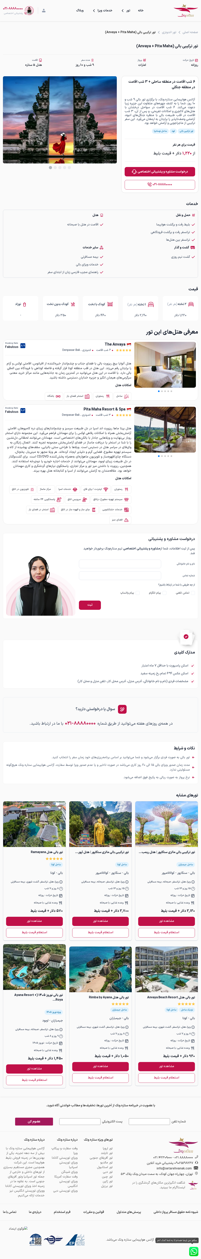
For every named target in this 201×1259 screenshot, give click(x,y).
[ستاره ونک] (185, 10)
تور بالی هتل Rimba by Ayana (109, 997)
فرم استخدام (62, 1212)
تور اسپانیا (30, 1176)
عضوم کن (34, 1121)
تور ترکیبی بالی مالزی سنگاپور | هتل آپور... (102, 852)
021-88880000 (13, 8)
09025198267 (183, 1163)
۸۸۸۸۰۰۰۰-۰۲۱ (80, 723)
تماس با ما (9, 1212)
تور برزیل (107, 1186)
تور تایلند (107, 1153)
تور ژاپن (108, 1181)
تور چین (107, 1176)
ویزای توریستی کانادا (65, 1158)
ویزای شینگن (69, 1172)
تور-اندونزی (169, 32)
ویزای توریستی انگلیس (68, 1183)
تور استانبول (105, 1167)
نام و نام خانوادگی (186, 564)
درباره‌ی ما (35, 1212)
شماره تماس (189, 575)
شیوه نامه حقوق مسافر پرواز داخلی (175, 1212)
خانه (140, 10)
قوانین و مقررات (93, 1212)
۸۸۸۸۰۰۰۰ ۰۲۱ (184, 1157)
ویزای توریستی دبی (65, 1190)
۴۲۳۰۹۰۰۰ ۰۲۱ (162, 1157)
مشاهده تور (166, 921)
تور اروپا (108, 1148)
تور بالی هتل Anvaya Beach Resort (171, 997)
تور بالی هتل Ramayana (47, 852)
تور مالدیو (106, 1162)
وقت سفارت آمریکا (66, 1176)
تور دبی (108, 1172)
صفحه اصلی (190, 32)
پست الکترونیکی (112, 1121)
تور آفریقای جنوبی (101, 1158)
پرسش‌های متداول (129, 1212)
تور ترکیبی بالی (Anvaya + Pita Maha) (130, 32)
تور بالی (140, 99)
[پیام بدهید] (194, 1251)
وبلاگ (80, 10)
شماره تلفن (179, 1121)
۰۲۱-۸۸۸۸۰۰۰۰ (162, 184)
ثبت (89, 605)
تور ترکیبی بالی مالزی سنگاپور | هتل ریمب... (167, 852)
